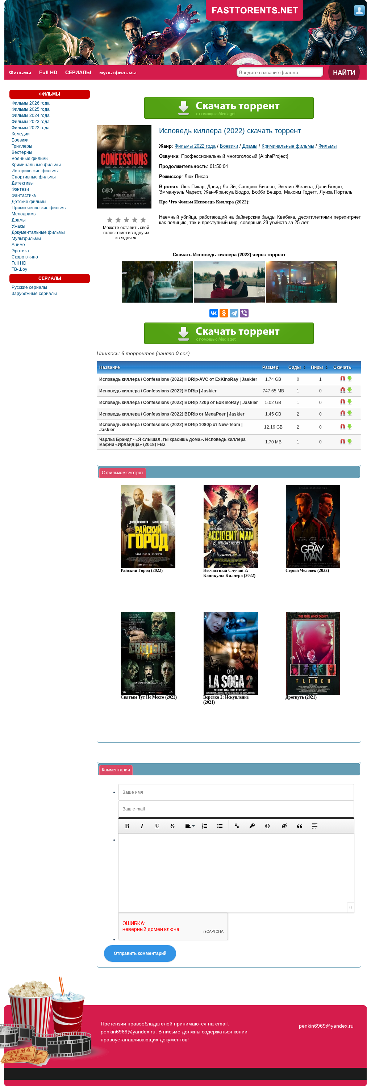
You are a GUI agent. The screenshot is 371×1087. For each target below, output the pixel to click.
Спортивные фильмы (34, 177)
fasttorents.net (325, 1013)
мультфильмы (118, 72)
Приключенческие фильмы (39, 207)
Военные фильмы (30, 158)
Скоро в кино (25, 257)
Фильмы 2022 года (31, 127)
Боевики (20, 140)
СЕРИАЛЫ (78, 72)
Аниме (18, 244)
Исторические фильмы (35, 170)
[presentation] (123, 473)
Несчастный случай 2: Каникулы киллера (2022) (229, 573)
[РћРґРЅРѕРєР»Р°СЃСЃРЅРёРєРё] (224, 313)
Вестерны (22, 152)
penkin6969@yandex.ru (326, 1026)
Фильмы (20, 72)
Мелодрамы (24, 213)
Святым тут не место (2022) (149, 697)
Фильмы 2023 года (31, 121)
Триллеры (22, 146)
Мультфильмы (26, 238)
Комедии (21, 133)
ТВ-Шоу (19, 269)
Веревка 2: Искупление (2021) (226, 700)
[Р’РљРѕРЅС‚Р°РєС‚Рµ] (213, 313)
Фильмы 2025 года (31, 109)
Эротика (20, 250)
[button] (127, 826)
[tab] (122, 473)
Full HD (48, 72)
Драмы (19, 220)
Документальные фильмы (38, 232)
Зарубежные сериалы (34, 293)
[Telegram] (234, 313)
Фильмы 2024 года (31, 115)
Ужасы (18, 226)
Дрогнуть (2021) (301, 697)
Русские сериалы (29, 287)
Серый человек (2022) (307, 570)
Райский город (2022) (142, 570)
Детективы (23, 183)
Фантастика (24, 195)
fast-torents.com (255, 11)
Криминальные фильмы (36, 164)
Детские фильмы (29, 201)
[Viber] (244, 313)
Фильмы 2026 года (31, 103)
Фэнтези (20, 189)
